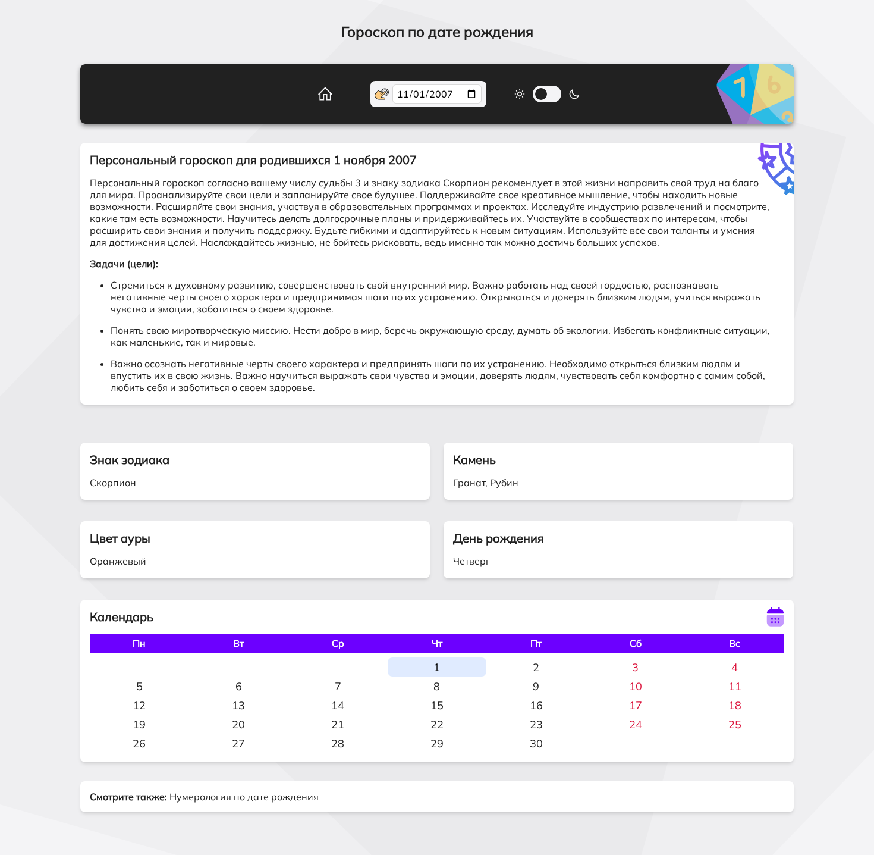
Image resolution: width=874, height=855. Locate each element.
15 (437, 705)
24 (635, 724)
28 (337, 743)
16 (536, 705)
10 (635, 686)
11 (734, 686)
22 (437, 724)
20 (238, 724)
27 (238, 743)
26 (139, 743)
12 (139, 705)
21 (337, 724)
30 (536, 743)
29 (437, 743)
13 (238, 705)
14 (337, 705)
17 (635, 705)
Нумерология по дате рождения (244, 797)
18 (734, 705)
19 (139, 724)
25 (734, 724)
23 (536, 724)
